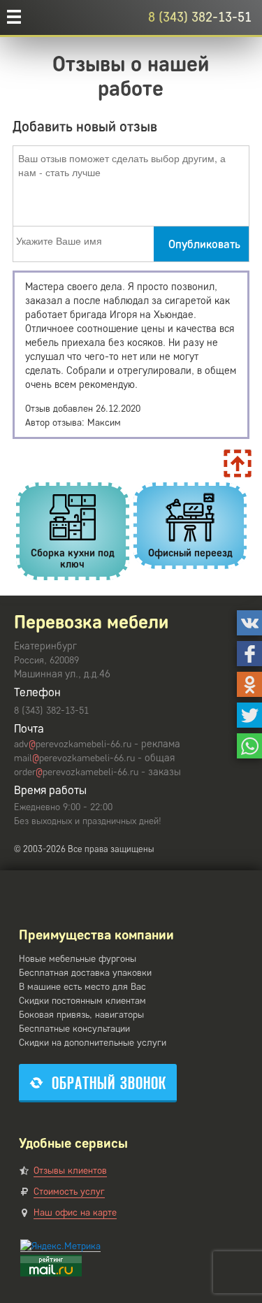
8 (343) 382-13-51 (200, 17)
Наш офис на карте (75, 1212)
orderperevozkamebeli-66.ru (76, 772)
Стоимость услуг (69, 1191)
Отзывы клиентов (70, 1170)
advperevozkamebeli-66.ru (72, 744)
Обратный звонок (109, 1083)
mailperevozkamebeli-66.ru (74, 758)
